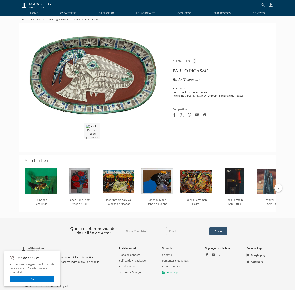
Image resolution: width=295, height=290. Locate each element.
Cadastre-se (68, 13)
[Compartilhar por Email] (197, 115)
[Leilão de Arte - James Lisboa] (36, 5)
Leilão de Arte (145, 13)
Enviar (218, 231)
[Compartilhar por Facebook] (174, 115)
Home (34, 13)
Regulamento (127, 266)
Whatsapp (173, 272)
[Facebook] (207, 255)
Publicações (222, 13)
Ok (32, 279)
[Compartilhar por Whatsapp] (189, 115)
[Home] (25, 19)
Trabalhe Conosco (129, 255)
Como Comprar (171, 266)
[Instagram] (219, 255)
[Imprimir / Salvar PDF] (205, 115)
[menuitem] (34, 13)
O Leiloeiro (106, 13)
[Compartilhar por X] (182, 115)
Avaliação (184, 13)
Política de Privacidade (132, 260)
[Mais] (278, 188)
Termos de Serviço (130, 272)
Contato (259, 13)
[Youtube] (213, 255)
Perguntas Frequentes (175, 260)
